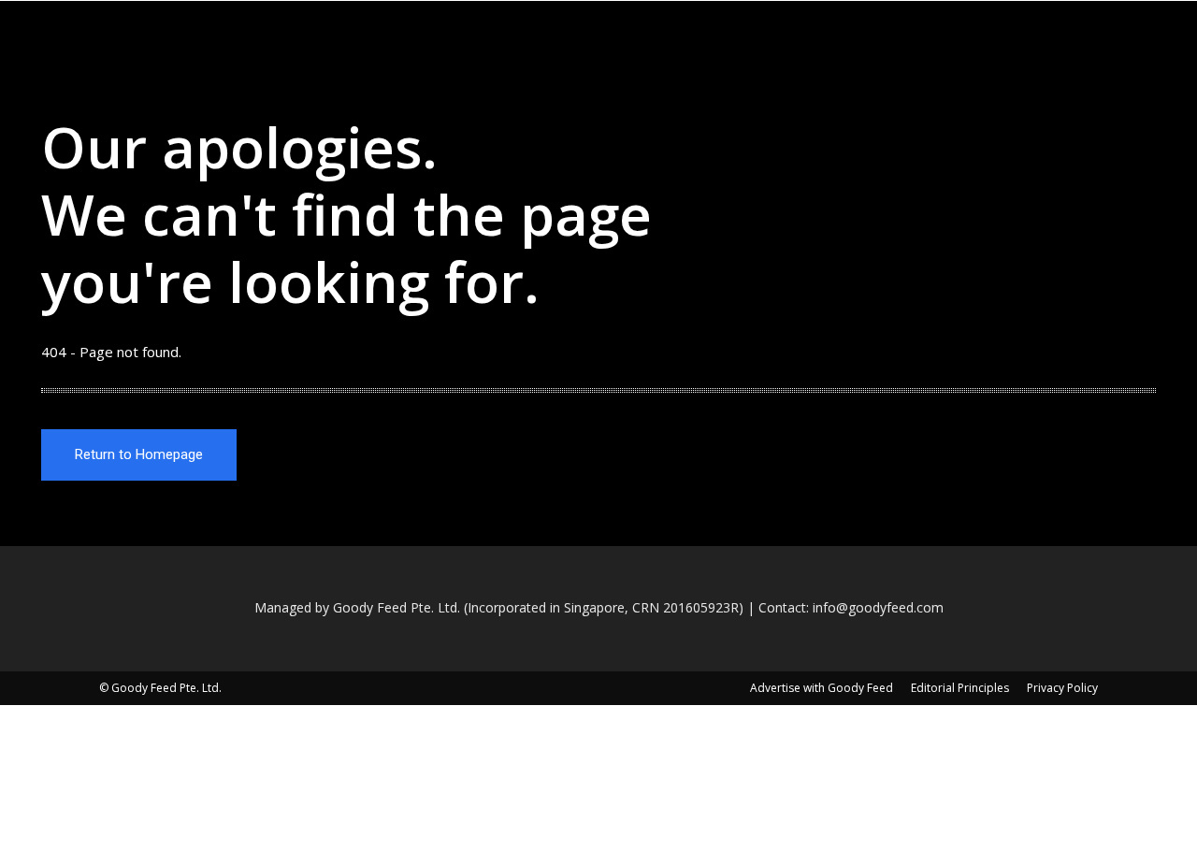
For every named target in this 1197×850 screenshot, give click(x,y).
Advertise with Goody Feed (821, 688)
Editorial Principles (960, 688)
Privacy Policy (1062, 688)
